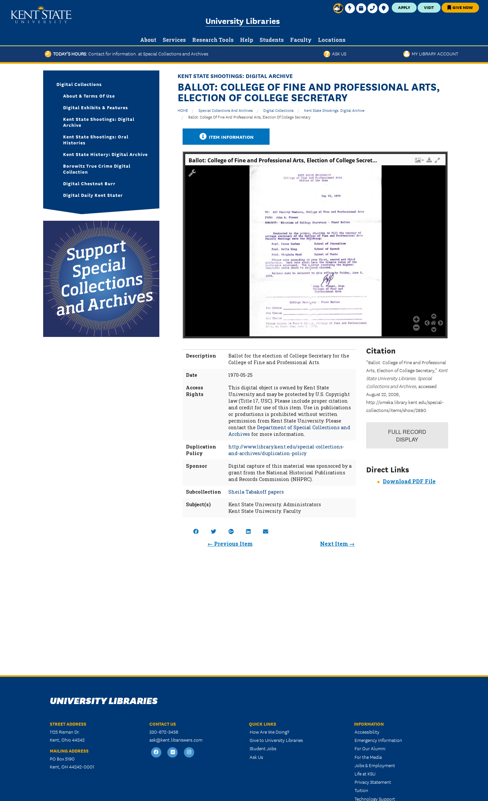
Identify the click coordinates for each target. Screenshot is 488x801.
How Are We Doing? (269, 731)
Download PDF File (409, 481)
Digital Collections (278, 110)
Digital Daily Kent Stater (93, 195)
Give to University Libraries (276, 740)
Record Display (407, 435)
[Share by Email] (265, 531)
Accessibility (367, 731)
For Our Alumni (370, 748)
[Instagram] (189, 752)
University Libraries (242, 20)
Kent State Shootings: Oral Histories (95, 139)
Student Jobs (263, 748)
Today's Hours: (129, 53)
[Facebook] (156, 752)
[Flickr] (173, 752)
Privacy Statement (373, 781)
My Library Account (434, 53)
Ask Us (338, 53)
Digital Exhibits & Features (95, 107)
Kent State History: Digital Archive (105, 154)
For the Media (368, 757)
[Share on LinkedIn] (248, 531)
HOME (183, 110)
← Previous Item (230, 543)
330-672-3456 (163, 731)
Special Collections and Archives (226, 110)
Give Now (462, 7)
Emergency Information (378, 740)
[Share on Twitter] (213, 531)
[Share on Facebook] (196, 531)
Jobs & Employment (375, 765)
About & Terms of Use (89, 96)
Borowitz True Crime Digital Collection (96, 169)
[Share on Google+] (231, 531)
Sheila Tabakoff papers (256, 492)
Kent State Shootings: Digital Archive (334, 110)
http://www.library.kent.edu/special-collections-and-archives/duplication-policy (286, 449)
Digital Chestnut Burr (89, 183)
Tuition (361, 790)
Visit (429, 7)
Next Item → (337, 543)
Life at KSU (365, 773)
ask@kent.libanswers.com (176, 739)
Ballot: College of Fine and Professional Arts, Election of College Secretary (249, 117)
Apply (404, 7)
